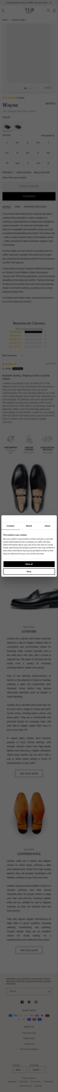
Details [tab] (29, 526)
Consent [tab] (10, 526)
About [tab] (47, 526)
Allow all (29, 564)
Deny (29, 571)
